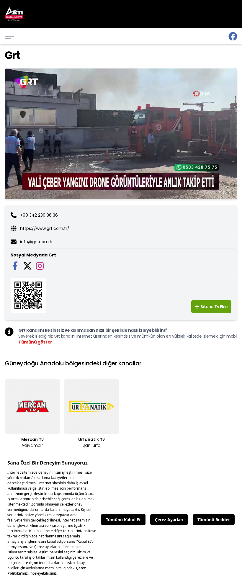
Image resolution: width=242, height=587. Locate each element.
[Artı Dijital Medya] (232, 36)
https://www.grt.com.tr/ (44, 228)
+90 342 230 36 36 (39, 215)
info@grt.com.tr (36, 242)
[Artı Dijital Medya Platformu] (14, 14)
